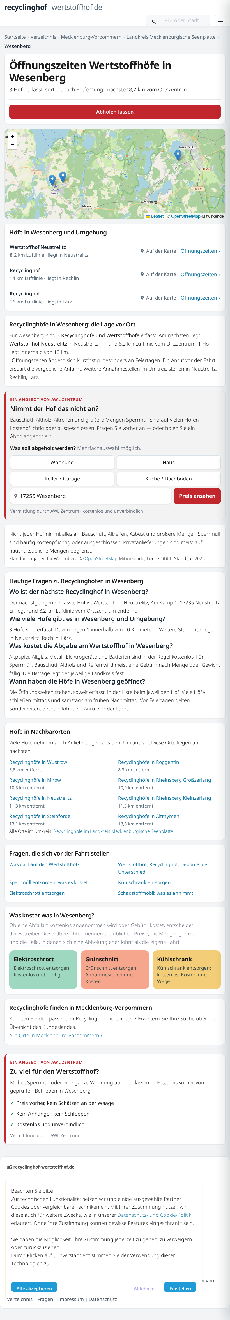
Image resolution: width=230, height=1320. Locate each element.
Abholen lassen (115, 111)
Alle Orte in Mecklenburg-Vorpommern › (55, 1035)
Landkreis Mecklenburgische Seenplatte (171, 37)
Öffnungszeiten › (200, 250)
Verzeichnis (43, 37)
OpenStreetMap (185, 216)
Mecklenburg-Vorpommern (91, 37)
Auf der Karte (161, 251)
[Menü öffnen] (220, 20)
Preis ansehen (197, 496)
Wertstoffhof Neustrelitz (38, 247)
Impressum (71, 1299)
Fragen (45, 1299)
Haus (169, 462)
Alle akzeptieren (34, 1288)
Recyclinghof (25, 270)
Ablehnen (144, 1288)
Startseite (15, 37)
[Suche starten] (154, 20)
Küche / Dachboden (168, 478)
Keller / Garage (62, 478)
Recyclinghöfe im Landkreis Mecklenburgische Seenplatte (113, 831)
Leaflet (157, 216)
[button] (177, 155)
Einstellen (180, 1288)
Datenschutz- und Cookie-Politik (154, 1214)
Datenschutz (103, 1299)
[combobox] (90, 496)
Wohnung (62, 462)
